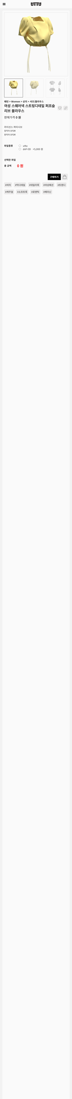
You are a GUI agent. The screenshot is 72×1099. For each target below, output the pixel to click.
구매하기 (54, 177)
